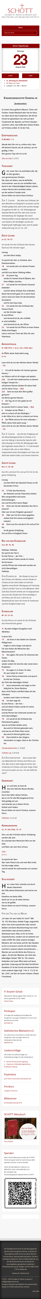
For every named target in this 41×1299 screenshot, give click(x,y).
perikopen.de (8, 1023)
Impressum (16, 1273)
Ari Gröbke (10, 1286)
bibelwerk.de (8, 1042)
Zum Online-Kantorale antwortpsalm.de (17, 1078)
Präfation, (5, 817)
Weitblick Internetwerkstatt (27, 1284)
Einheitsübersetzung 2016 (13, 1102)
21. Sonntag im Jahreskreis (16, 80)
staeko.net (23, 1269)
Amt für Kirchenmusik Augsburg (17, 1061)
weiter (30, 75)
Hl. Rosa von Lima (13, 83)
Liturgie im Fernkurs (11, 1090)
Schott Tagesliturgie (20, 46)
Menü (21, 27)
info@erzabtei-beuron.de (10, 1281)
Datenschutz (25, 1273)
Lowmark (26, 1286)
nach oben (35, 1291)
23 (20, 59)
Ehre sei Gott (6, 158)
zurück (10, 75)
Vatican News (8, 1001)
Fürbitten (5, 752)
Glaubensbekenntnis (9, 748)
